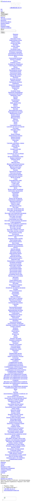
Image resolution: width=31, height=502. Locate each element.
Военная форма (15, 116)
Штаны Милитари (15, 76)
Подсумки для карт (15, 228)
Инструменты (15, 331)
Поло (15, 56)
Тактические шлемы (15, 264)
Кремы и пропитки (15, 158)
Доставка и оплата (6, 18)
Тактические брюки (15, 73)
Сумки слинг (15, 183)
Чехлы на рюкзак (15, 177)
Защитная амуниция (15, 256)
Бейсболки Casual (16, 95)
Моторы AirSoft (15, 447)
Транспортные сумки (15, 186)
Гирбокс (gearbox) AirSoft (15, 443)
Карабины (15, 329)
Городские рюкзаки (15, 173)
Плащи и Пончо (15, 114)
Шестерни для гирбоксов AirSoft (15, 441)
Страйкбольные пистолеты (15, 365)
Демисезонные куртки (15, 40)
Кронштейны (15, 293)
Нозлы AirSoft (16, 435)
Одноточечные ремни (15, 268)
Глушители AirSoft (15, 416)
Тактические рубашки (15, 65)
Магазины (15, 277)
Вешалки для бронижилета (15, 246)
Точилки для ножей (15, 338)
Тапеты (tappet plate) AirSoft (15, 451)
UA (2, 11)
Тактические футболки (15, 50)
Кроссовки (15, 140)
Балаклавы (15, 101)
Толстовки (16, 128)
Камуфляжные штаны (15, 70)
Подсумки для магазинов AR (15, 210)
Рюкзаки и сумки (15, 168)
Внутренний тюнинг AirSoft (16, 431)
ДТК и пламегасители (15, 290)
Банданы (15, 108)
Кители (15, 61)
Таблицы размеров (6, 27)
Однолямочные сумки (15, 180)
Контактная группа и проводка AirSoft (15, 434)
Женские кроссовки (15, 167)
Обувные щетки (15, 159)
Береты (15, 105)
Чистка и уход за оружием (15, 275)
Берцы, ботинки (15, 134)
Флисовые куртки (15, 38)
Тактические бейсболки (15, 94)
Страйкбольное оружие (15, 362)
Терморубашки (15, 86)
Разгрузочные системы (15, 232)
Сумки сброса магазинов (16, 225)
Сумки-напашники (15, 222)
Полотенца (15, 350)
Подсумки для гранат (16, 216)
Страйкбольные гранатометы (15, 371)
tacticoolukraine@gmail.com (11, 490)
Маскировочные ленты (15, 314)
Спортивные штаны (15, 71)
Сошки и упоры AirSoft (15, 405)
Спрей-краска (15, 313)
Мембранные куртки (15, 113)
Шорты (15, 131)
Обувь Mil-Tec (16, 146)
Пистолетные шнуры (15, 272)
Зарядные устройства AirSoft (15, 399)
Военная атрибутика (15, 201)
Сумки (15, 179)
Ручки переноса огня (15, 280)
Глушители (15, 278)
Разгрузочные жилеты (15, 241)
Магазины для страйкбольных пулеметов (15, 381)
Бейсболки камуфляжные (15, 92)
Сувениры (15, 304)
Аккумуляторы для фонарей (15, 323)
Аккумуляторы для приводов (15, 396)
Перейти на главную (6, 478)
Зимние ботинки (15, 137)
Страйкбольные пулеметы (15, 368)
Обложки (15, 196)
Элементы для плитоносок (15, 235)
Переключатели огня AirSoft (15, 428)
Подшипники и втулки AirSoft (15, 444)
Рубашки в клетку (15, 62)
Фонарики (15, 320)
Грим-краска (15, 317)
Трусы (15, 89)
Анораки (15, 47)
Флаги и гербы (15, 204)
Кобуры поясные (15, 249)
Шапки (15, 98)
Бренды (3, 17)
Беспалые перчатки (15, 79)
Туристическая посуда (15, 355)
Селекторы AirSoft (15, 450)
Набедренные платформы (15, 244)
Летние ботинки (15, 138)
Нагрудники (15, 243)
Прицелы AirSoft (15, 402)
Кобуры (15, 247)
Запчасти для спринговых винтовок (15, 440)
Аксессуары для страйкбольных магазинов (15, 386)
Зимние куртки (15, 41)
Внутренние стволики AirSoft (15, 448)
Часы (15, 305)
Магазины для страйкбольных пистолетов (15, 377)
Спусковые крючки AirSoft (15, 432)
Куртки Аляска (15, 46)
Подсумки (15, 207)
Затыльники (15, 292)
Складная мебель (15, 346)
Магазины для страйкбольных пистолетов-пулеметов (15, 379)
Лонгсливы (15, 120)
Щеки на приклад (15, 296)
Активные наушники (15, 262)
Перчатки (15, 77)
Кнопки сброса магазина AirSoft (15, 417)
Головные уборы (15, 91)
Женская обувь (15, 162)
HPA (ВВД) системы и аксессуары (15, 438)
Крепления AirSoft (15, 419)
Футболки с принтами (15, 52)
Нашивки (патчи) (15, 202)
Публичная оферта (6, 21)
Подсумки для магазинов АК (15, 208)
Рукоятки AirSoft (15, 426)
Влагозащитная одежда (15, 110)
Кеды (15, 141)
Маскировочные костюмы (15, 310)
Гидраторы (15, 358)
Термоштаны (15, 88)
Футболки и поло (15, 49)
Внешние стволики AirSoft (15, 414)
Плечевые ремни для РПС (15, 238)
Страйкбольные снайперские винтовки (15, 366)
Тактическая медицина (15, 307)
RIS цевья (15, 283)
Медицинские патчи (15, 205)
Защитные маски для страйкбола (15, 457)
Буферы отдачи (15, 286)
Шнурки (15, 152)
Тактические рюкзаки (15, 171)
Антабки (15, 289)
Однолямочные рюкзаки (15, 176)
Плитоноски (15, 234)
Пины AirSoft (15, 425)
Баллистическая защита (15, 258)
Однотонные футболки (15, 58)
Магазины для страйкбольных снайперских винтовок (15, 383)
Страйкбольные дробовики (15, 372)
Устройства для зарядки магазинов (15, 287)
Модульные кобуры (15, 252)
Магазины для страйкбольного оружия (15, 374)
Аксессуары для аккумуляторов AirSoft (16, 398)
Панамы (15, 97)
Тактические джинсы (16, 74)
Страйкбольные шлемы (15, 459)
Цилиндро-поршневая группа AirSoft (15, 454)
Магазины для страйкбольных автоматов (15, 375)
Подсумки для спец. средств (15, 231)
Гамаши (15, 147)
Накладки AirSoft (15, 410)
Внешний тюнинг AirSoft (15, 401)
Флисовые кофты (15, 129)
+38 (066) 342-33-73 (9, 489)
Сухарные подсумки (15, 217)
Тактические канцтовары (15, 302)
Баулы (15, 187)
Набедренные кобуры (16, 253)
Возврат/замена (5, 23)
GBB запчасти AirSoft (15, 453)
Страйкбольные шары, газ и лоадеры (15, 387)
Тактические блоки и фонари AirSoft (15, 407)
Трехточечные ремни (15, 271)
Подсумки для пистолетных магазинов (16, 220)
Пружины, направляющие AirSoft (15, 445)
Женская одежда (15, 117)
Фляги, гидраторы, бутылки (15, 356)
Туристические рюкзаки (15, 174)
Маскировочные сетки (15, 311)
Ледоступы (15, 155)
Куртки (15, 37)
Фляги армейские (15, 359)
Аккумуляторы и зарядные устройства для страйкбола (15, 394)
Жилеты (15, 119)
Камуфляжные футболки (15, 53)
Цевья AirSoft (15, 408)
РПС (15, 237)
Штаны (15, 67)
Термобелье (15, 83)
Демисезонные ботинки (15, 135)
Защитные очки (15, 259)
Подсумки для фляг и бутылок (15, 229)
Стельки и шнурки (15, 149)
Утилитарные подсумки (15, 219)
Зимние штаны (15, 68)
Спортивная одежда (15, 125)
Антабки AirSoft (15, 413)
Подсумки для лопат (15, 226)
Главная (3, 472)
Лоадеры (15, 392)
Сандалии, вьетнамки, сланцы (15, 143)
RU (2, 9)
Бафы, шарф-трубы (15, 102)
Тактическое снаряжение (16, 199)
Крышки (15, 295)
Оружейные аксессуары (15, 274)
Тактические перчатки (15, 82)
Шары (15, 389)
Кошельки (15, 193)
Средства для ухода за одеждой (15, 126)
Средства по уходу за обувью (15, 153)
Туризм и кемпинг (15, 326)
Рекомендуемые (5, 26)
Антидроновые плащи (15, 319)
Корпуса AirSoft (15, 411)
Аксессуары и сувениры (15, 298)
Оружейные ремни (15, 267)
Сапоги (15, 161)
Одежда (15, 35)
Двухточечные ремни (16, 270)
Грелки (16, 352)
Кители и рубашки (15, 59)
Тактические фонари (15, 322)
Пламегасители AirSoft (15, 422)
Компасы (15, 328)
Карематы (15, 343)
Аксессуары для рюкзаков (15, 190)
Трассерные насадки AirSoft (15, 404)
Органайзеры (15, 192)
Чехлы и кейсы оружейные (15, 189)
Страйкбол (15, 360)
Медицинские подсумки (15, 214)
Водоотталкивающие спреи (15, 156)
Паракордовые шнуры (15, 353)
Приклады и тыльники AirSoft (15, 423)
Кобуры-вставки (15, 255)
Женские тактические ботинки (15, 164)
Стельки (15, 150)
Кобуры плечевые (15, 250)
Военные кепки (15, 107)
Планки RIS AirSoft (15, 420)
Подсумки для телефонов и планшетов (15, 223)
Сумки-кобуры (15, 185)
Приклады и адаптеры (15, 281)
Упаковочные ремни (15, 349)
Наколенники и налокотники (15, 261)
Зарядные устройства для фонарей (15, 325)
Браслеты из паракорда (15, 299)
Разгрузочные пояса (15, 240)
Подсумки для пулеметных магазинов (15, 213)
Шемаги (15, 104)
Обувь (15, 132)
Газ (15, 390)
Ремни (15, 123)
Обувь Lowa (15, 144)
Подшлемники (15, 99)
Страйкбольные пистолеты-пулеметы (15, 369)
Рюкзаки (15, 170)
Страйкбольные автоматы (15, 363)
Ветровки (15, 44)
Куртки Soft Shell (15, 43)
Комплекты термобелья (15, 85)
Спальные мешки (15, 347)
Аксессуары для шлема (15, 265)
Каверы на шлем (15, 316)
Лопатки (15, 332)
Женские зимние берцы (15, 165)
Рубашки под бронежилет (15, 64)
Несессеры (15, 195)
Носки (15, 122)
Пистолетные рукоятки (15, 284)
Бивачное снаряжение (15, 340)
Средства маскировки (15, 308)
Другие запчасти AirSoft (15, 429)
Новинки (3, 24)
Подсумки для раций (15, 211)
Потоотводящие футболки (15, 55)
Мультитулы (15, 334)
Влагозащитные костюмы (15, 111)
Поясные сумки (15, 182)
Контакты (3, 20)
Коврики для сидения (15, 344)
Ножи (15, 335)
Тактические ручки (15, 301)
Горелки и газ (15, 341)
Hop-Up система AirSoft (15, 456)
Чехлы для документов (15, 198)
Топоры (15, 337)
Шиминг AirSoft (15, 437)
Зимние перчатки (15, 80)
